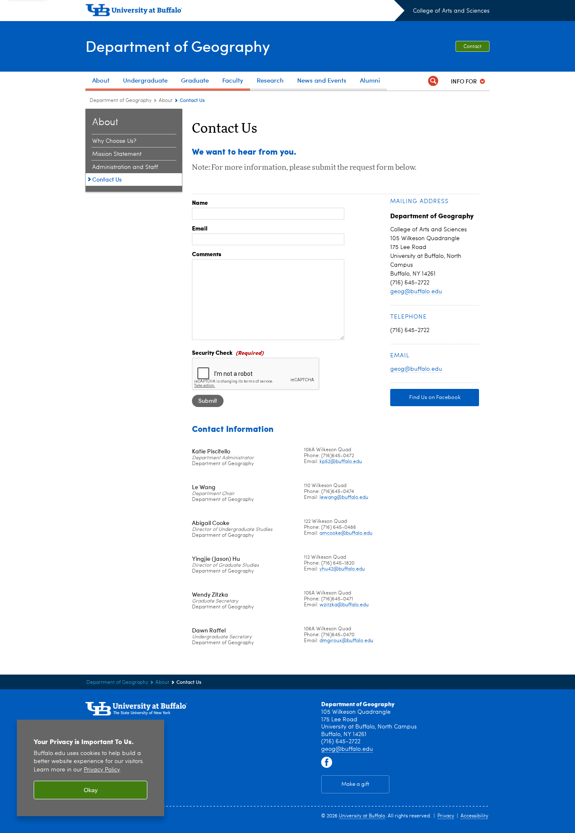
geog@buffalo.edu (416, 292)
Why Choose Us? (114, 141)
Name (200, 202)
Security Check (212, 352)
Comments (206, 253)
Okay (91, 790)
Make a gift (355, 784)
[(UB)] (245, 12)
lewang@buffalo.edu (343, 497)
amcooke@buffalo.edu (346, 533)
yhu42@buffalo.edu (342, 569)
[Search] (433, 81)
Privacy (445, 816)
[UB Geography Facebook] (326, 762)
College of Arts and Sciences (451, 11)
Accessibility (474, 816)
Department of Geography (177, 45)
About (166, 100)
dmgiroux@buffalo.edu (346, 640)
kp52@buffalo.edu (340, 461)
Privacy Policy (102, 770)
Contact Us (107, 179)
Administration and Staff (125, 167)
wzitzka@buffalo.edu (344, 605)
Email (200, 228)
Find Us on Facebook (435, 397)
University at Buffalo (362, 816)
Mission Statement (116, 154)
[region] (90, 768)
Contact (472, 46)
